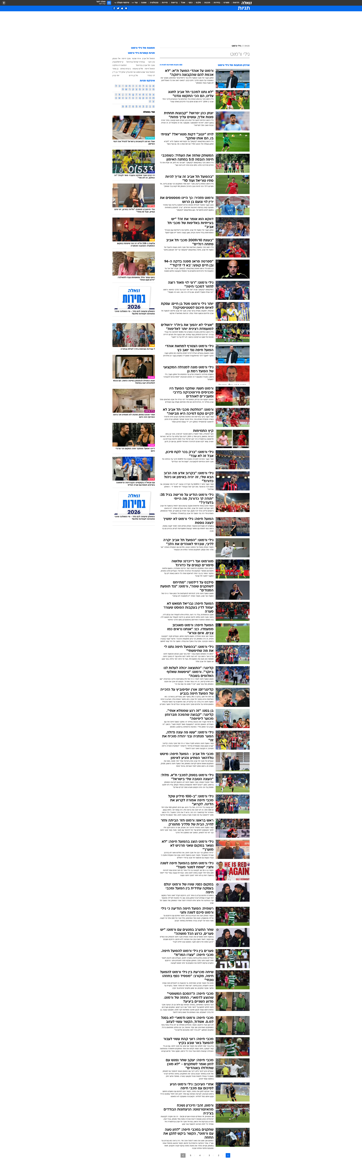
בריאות (174, 3)
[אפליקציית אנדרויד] (126, 8)
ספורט (226, 3)
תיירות (165, 3)
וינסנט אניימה (135, 72)
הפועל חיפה (150, 68)
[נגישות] (4, 3)
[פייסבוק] (114, 8)
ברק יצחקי (125, 72)
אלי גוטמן (116, 58)
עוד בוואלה (149, 112)
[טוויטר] (118, 8)
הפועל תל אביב (148, 58)
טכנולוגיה (154, 3)
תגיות (247, 46)
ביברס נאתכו (125, 68)
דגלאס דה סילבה (119, 65)
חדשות (236, 3)
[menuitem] (234, 2)
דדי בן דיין (116, 72)
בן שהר (115, 68)
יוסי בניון (115, 75)
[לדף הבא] (183, 1155)
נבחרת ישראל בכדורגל (135, 62)
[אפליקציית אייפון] (122, 8)
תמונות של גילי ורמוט (143, 48)
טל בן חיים (133, 75)
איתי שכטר (136, 58)
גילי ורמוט (236, 46)
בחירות (217, 3)
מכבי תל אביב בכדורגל (145, 65)
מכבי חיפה (126, 58)
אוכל (183, 3)
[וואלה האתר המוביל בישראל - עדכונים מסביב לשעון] (247, 2)
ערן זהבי (151, 62)
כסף (190, 3)
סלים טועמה (137, 68)
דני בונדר (151, 75)
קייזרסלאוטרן (117, 62)
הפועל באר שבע (148, 72)
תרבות (207, 3)
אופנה (143, 3)
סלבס (198, 3)
